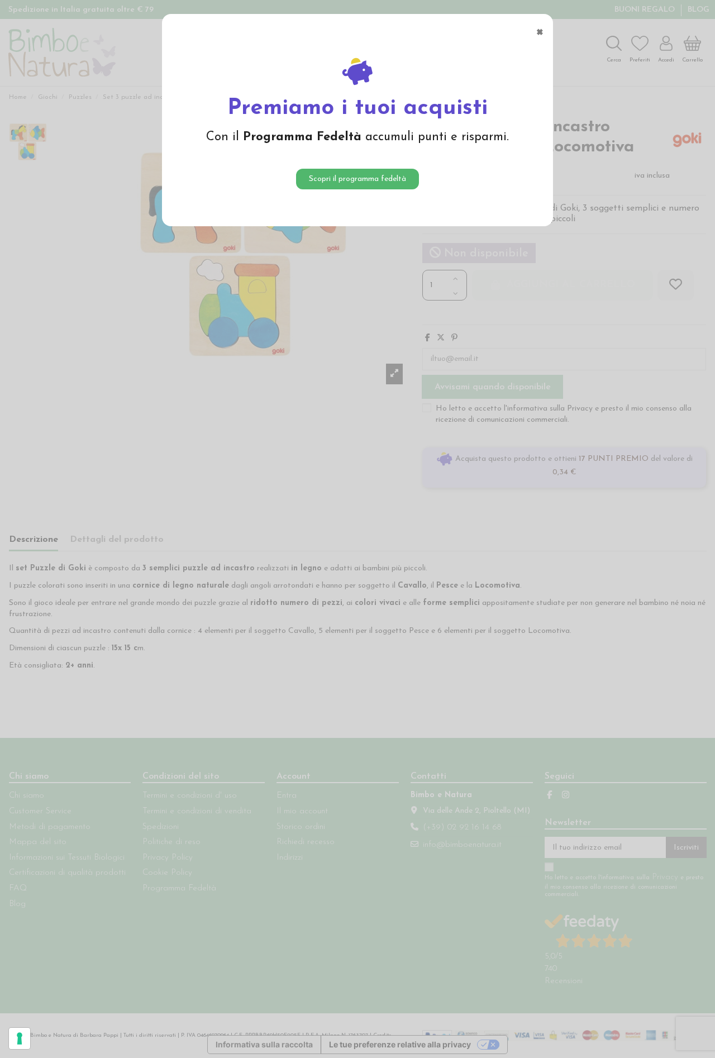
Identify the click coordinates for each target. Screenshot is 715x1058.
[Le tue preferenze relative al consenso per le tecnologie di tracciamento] (19, 1038)
